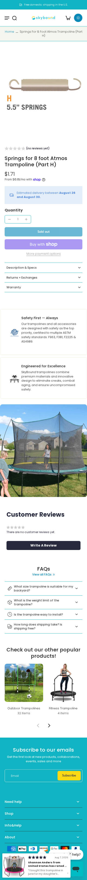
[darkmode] (78, 18)
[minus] (9, 219)
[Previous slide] (38, 725)
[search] (14, 17)
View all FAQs (42, 574)
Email (15, 776)
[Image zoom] (43, 93)
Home (9, 32)
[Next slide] (49, 725)
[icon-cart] (68, 17)
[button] (27, 149)
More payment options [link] (43, 254)
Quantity (14, 210)
